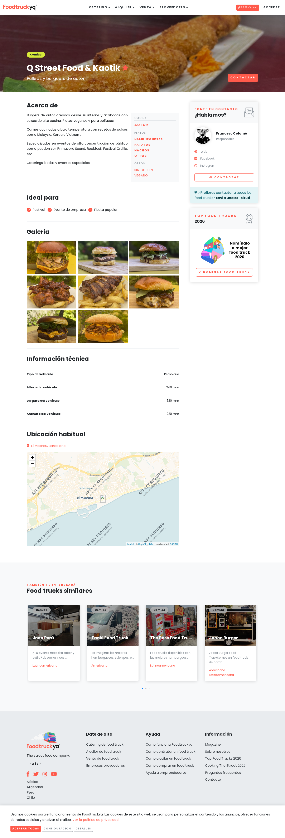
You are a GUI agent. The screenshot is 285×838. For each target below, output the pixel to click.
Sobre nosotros (217, 751)
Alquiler (123, 7)
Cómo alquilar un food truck (168, 758)
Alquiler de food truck (103, 751)
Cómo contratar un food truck (170, 751)
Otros (139, 163)
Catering (98, 7)
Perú (30, 792)
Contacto (213, 779)
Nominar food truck (226, 272)
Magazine (213, 744)
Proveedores (172, 7)
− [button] (32, 463)
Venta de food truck (102, 758)
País (34, 764)
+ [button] (32, 457)
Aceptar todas (25, 828)
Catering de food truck (105, 744)
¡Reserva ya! (247, 7)
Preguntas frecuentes (223, 772)
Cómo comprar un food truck (170, 765)
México (32, 781)
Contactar (243, 77)
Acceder (271, 7)
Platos (140, 133)
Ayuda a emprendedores (166, 772)
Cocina (140, 118)
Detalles (83, 828)
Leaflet (130, 544)
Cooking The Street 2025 (225, 765)
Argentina (35, 787)
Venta (146, 7)
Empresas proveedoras (105, 765)
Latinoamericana (45, 665)
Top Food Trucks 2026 (223, 758)
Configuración (57, 828)
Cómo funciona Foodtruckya (169, 744)
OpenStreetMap (146, 544)
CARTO (174, 544)
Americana (99, 665)
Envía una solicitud (233, 197)
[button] (142, 688)
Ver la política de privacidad (95, 819)
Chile (31, 797)
